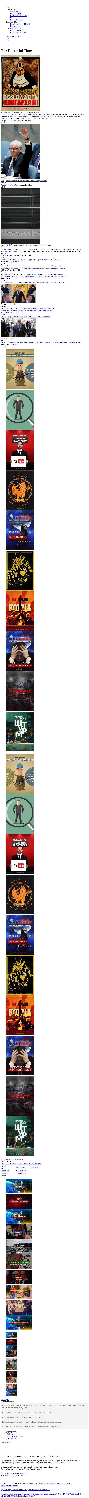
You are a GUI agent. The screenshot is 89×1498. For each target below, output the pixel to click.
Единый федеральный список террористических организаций (25, 1490)
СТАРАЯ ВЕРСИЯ (13, 36)
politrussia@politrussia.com (17, 1473)
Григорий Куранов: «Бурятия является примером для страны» (26, 1412)
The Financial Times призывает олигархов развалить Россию (24, 112)
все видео (5, 1400)
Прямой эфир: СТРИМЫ (20, 24)
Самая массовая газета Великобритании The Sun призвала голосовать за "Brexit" (33, 282)
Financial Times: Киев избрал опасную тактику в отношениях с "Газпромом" (31, 266)
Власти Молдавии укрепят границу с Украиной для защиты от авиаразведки (32, 1422)
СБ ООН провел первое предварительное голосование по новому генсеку (31, 1427)
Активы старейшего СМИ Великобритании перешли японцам (25, 317)
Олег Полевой (6, 255)
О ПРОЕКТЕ (15, 11)
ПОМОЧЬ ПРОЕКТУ (18, 16)
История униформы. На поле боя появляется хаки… (22, 1417)
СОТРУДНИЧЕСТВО (14, 1436)
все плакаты (6, 1159)
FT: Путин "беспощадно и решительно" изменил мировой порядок (27, 308)
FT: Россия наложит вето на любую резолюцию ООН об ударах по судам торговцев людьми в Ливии (41, 342)
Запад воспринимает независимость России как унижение (24, 181)
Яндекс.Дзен (6, 1442)
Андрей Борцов (7, 121)
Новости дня (15, 26)
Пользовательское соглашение (50, 1483)
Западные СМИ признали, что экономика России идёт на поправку (27, 245)
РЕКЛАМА (10, 1434)
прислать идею (17, 1159)
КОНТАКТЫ (15, 14)
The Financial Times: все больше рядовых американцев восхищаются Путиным (32, 274)
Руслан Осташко (16, 20)
